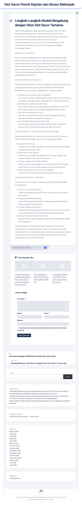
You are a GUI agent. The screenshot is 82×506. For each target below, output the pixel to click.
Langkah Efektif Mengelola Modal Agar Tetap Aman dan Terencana (33, 394)
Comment (21, 299)
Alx (53, 499)
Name (19, 313)
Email (46, 313)
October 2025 (14, 455)
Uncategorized (37, 247)
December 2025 (15, 450)
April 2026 (13, 441)
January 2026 (14, 448)
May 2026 (13, 439)
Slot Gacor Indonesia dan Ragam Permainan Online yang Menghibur (34, 398)
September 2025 (15, 458)
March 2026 (14, 443)
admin (29, 248)
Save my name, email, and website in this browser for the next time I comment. (42, 329)
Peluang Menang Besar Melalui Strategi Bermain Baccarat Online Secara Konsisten (39, 396)
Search (12, 373)
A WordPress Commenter (19, 416)
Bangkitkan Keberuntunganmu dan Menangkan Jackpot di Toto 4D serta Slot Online (39, 391)
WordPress (40, 499)
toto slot (50, 31)
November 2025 (15, 453)
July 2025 (13, 463)
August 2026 (14, 431)
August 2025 (14, 460)
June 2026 (13, 436)
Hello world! (34, 416)
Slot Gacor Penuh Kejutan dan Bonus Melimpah (39, 4)
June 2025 (13, 465)
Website (20, 320)
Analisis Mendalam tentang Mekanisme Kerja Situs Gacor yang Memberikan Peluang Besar (23, 280)
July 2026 (13, 434)
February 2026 (15, 446)
